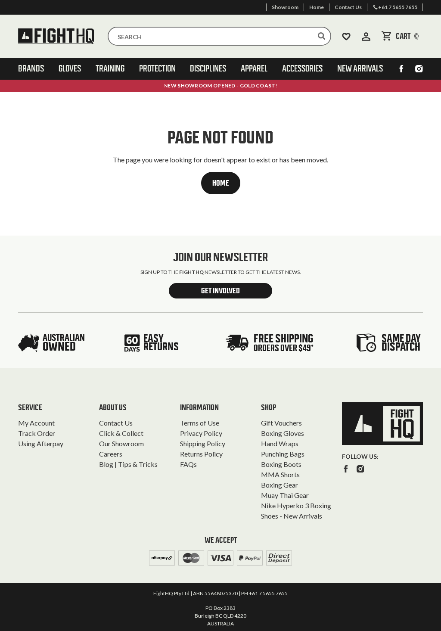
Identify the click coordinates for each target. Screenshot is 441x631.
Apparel (254, 68)
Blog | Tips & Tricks (128, 464)
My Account (36, 423)
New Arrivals (360, 68)
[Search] (321, 36)
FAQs (188, 464)
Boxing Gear (279, 485)
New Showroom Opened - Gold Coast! (220, 85)
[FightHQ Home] (382, 423)
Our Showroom (121, 443)
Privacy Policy (201, 433)
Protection (157, 68)
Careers (110, 454)
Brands (31, 68)
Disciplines (208, 68)
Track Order (36, 433)
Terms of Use (199, 423)
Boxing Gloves (282, 433)
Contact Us (116, 423)
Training (110, 68)
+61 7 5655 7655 (268, 593)
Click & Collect (121, 433)
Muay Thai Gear (285, 495)
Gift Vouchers (281, 423)
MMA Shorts (280, 474)
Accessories (302, 68)
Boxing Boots (281, 464)
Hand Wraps (279, 443)
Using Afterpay (40, 443)
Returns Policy (201, 454)
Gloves (70, 68)
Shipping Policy (202, 443)
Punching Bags (282, 454)
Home (220, 183)
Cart (409, 36)
